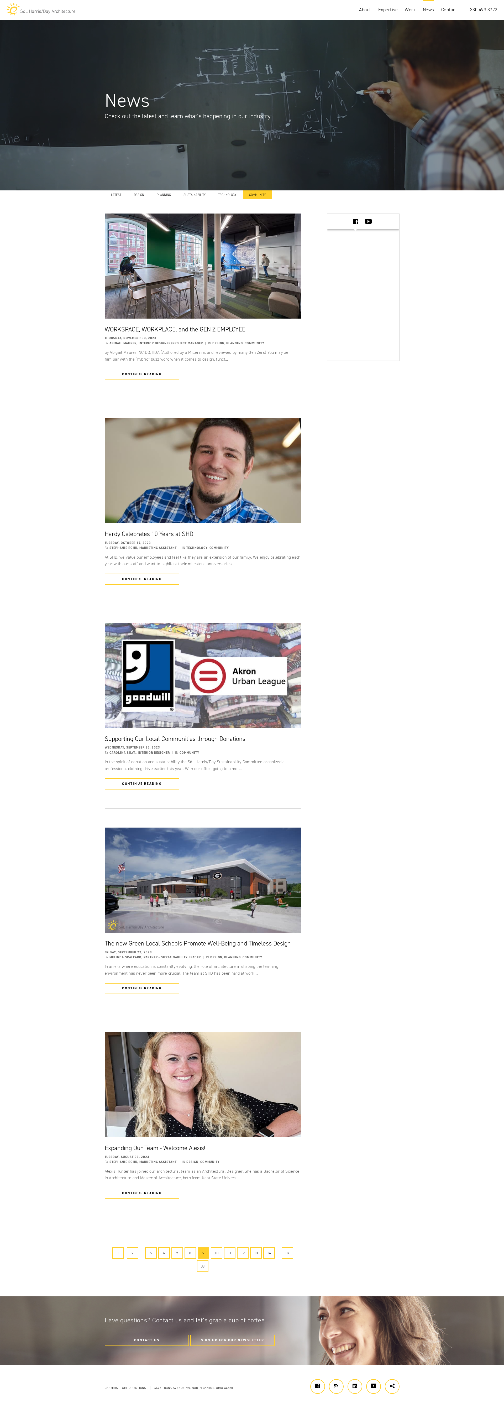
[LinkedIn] (355, 1386)
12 (243, 1253)
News (428, 10)
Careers (111, 1388)
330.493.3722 (483, 10)
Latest (116, 195)
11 (230, 1253)
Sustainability (194, 195)
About (365, 10)
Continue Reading (142, 374)
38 (202, 1266)
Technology (227, 195)
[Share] (392, 1386)
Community (257, 195)
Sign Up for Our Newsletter (232, 1340)
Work (410, 10)
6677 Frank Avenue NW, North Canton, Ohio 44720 (193, 1388)
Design (139, 195)
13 (256, 1253)
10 (216, 1253)
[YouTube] (373, 1386)
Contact (449, 10)
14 (269, 1253)
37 (287, 1253)
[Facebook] (317, 1386)
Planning (164, 195)
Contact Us (146, 1340)
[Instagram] (336, 1386)
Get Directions (134, 1388)
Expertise (388, 10)
